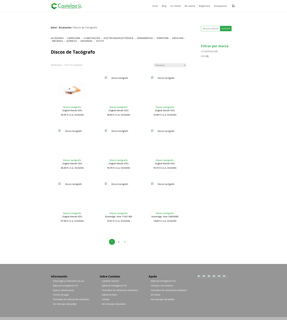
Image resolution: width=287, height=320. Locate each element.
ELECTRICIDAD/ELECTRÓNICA (118, 38)
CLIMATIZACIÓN (92, 38)
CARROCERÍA (73, 38)
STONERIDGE (207, 51)
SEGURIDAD (86, 40)
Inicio (155, 6)
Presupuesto (220, 6)
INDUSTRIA (178, 38)
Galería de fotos (109, 294)
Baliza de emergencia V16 (65, 285)
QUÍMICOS (71, 40)
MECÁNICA (57, 40)
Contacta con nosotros (162, 285)
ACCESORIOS (57, 38)
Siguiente (125, 242)
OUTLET (100, 40)
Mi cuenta (190, 6)
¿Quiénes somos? (110, 280)
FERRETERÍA (163, 38)
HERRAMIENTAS (145, 38)
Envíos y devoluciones (63, 290)
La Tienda (175, 6)
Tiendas (105, 299)
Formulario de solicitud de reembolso (71, 299)
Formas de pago (61, 294)
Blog (164, 6)
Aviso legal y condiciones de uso (68, 280)
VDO (203, 56)
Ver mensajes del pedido (65, 304)
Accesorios (65, 27)
